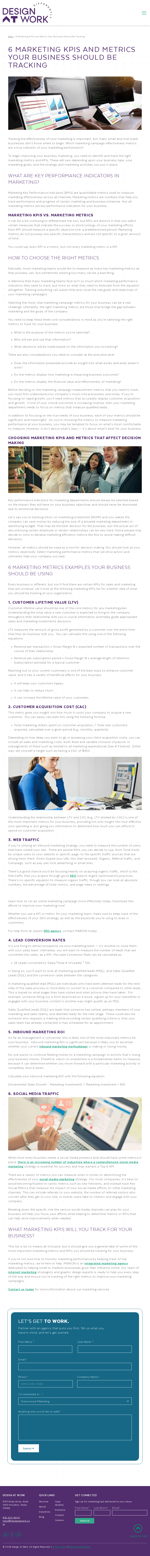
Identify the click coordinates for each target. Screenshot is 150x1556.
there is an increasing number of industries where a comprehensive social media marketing (73, 1164)
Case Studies (59, 1503)
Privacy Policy (59, 1547)
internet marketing (22, 1272)
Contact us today (21, 1289)
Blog (41, 1517)
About (42, 1506)
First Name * (26, 1342)
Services (43, 1501)
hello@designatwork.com (16, 1522)
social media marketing (57, 1179)
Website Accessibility (80, 1547)
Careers (59, 1520)
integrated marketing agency (106, 1263)
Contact (59, 1515)
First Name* (82, 1507)
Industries (44, 1511)
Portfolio (60, 1510)
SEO (73, 875)
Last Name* (101, 1507)
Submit (27, 1448)
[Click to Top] (138, 1532)
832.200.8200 (11, 1517)
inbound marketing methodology (63, 1046)
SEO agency (52, 930)
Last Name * (85, 1342)
